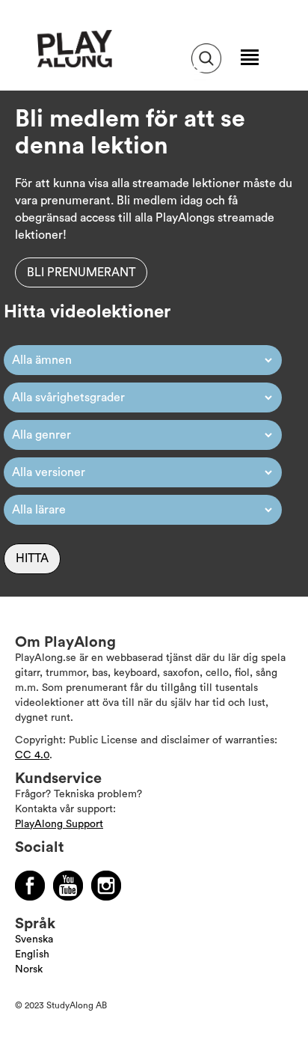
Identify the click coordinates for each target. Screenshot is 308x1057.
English (32, 954)
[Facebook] (30, 886)
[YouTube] (68, 886)
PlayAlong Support (59, 824)
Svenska (34, 939)
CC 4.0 (32, 755)
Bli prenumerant (81, 272)
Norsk (29, 969)
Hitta (32, 558)
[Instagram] (106, 886)
